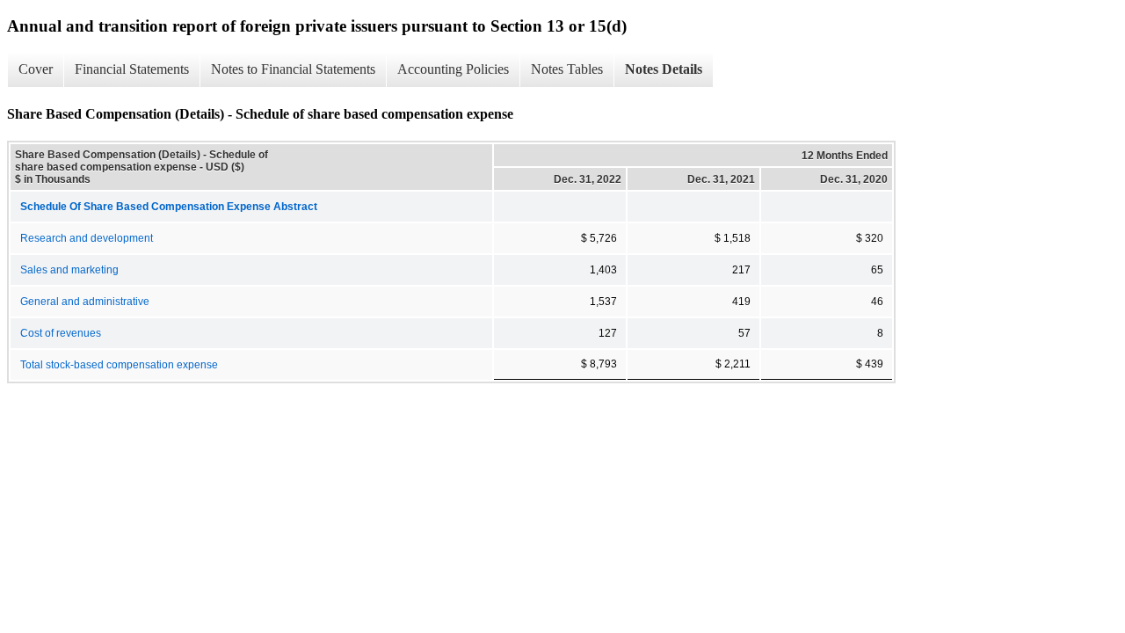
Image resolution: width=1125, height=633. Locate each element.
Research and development (86, 238)
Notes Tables (567, 69)
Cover (35, 69)
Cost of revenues (60, 333)
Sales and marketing (69, 270)
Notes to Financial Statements (293, 69)
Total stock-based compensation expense (119, 365)
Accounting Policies (453, 69)
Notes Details (663, 69)
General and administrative (84, 301)
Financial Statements (132, 69)
